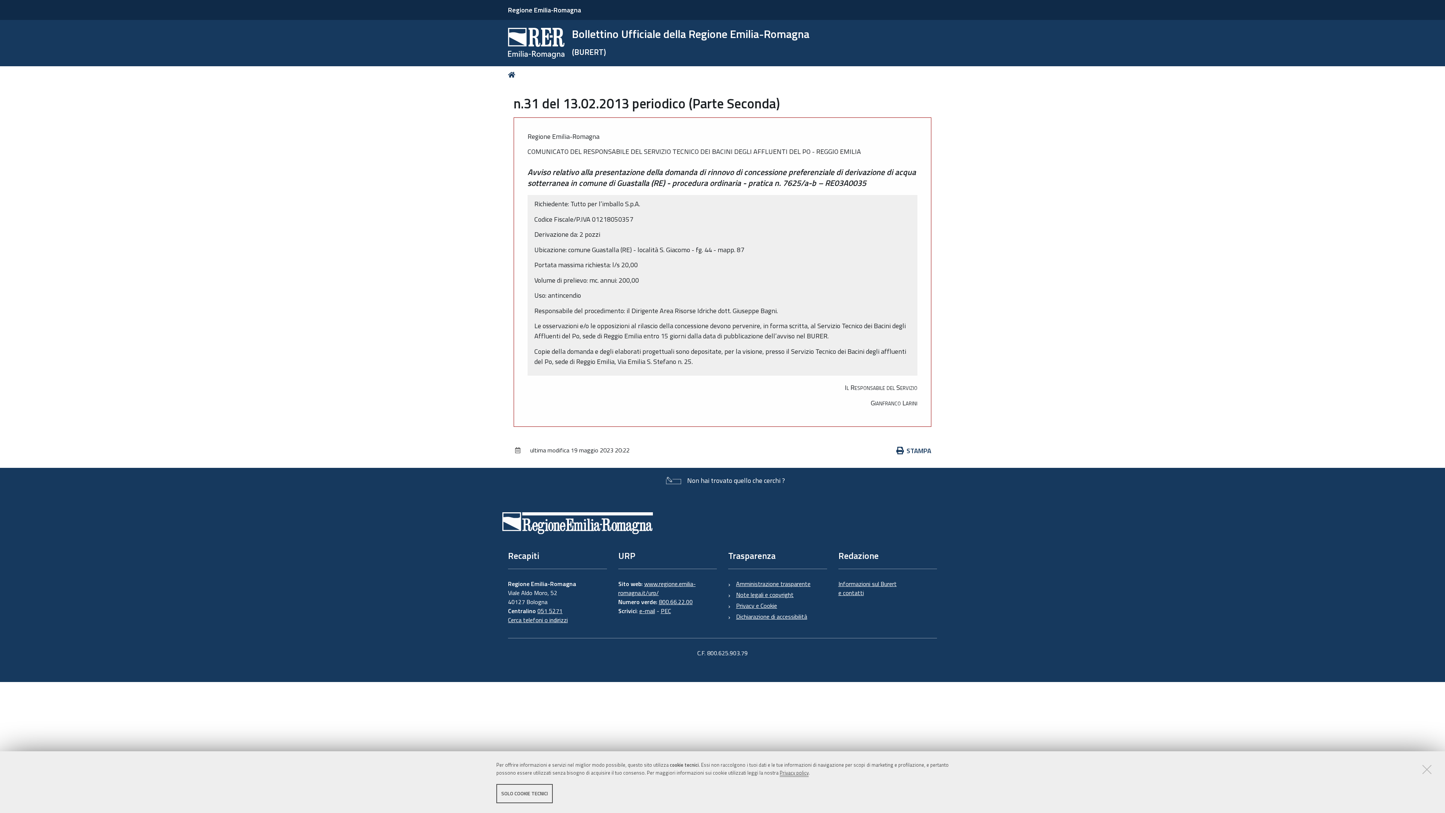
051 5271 (550, 610)
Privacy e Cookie (756, 605)
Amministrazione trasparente (773, 583)
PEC (666, 610)
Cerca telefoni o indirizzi (538, 619)
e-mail (647, 610)
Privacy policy (794, 772)
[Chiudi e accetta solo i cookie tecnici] (1427, 769)
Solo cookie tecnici (524, 793)
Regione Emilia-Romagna (544, 10)
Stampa (919, 451)
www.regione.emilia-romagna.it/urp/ (657, 588)
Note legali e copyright (765, 594)
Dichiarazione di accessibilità (771, 616)
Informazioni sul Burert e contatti (867, 588)
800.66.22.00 (676, 601)
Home (513, 75)
